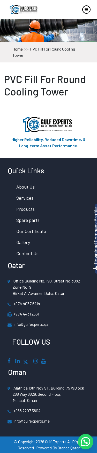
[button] (85, 441)
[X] (25, 361)
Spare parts (28, 220)
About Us (25, 187)
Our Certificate (31, 231)
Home (18, 48)
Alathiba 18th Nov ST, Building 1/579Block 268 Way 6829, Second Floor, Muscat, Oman (48, 394)
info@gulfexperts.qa (30, 324)
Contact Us (27, 253)
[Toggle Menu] (86, 9)
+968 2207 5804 (27, 410)
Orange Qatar (69, 447)
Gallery (23, 242)
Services (24, 198)
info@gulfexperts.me (31, 420)
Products (25, 209)
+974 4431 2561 (26, 313)
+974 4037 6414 (26, 303)
